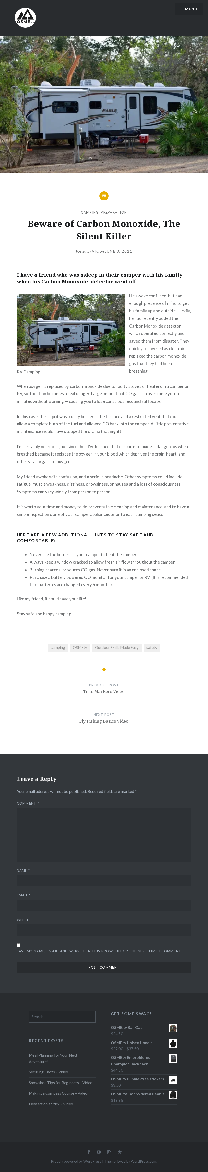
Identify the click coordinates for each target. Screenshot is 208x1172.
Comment (28, 803)
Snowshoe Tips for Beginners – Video (60, 1082)
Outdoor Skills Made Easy (117, 647)
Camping (90, 212)
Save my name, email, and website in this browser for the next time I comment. (99, 951)
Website (25, 920)
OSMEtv (80, 647)
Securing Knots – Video (48, 1072)
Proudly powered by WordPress (76, 1161)
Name (23, 870)
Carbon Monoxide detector (155, 326)
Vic (95, 251)
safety (151, 647)
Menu (191, 9)
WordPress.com (143, 1161)
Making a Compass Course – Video (58, 1093)
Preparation (114, 212)
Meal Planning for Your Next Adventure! (53, 1058)
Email (24, 895)
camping (58, 647)
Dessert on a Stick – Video (51, 1104)
